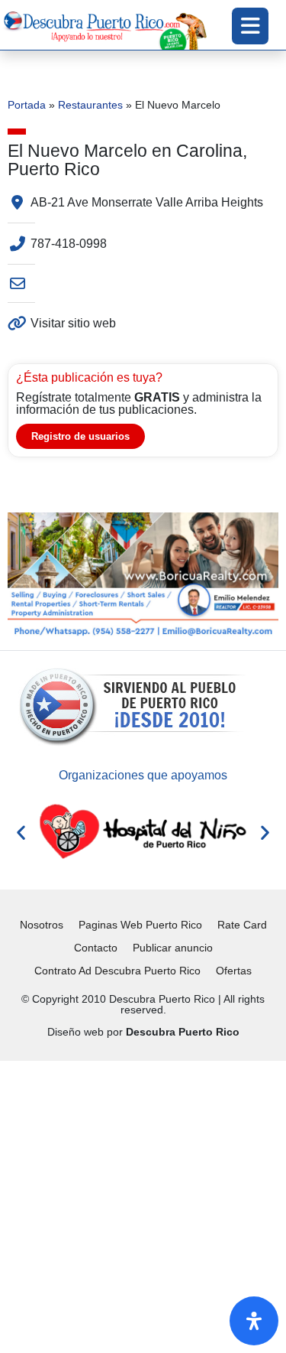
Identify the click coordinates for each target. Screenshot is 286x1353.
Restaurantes (90, 105)
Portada (27, 105)
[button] (21, 831)
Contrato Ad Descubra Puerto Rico (117, 970)
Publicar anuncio (173, 948)
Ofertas (234, 970)
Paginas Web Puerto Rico (140, 925)
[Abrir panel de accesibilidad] (254, 1320)
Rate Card (242, 925)
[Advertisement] (143, 1204)
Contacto (95, 948)
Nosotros (41, 925)
